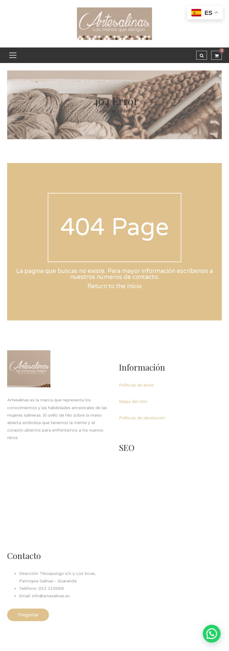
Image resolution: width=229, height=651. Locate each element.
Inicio (134, 286)
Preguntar (28, 615)
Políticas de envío (136, 385)
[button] (212, 634)
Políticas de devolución (142, 417)
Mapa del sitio (133, 401)
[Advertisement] (163, 499)
